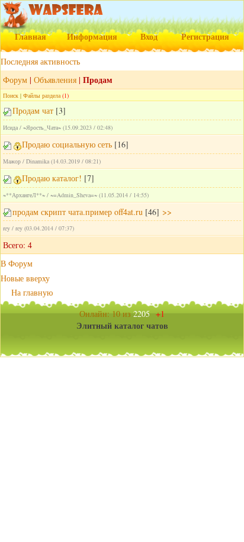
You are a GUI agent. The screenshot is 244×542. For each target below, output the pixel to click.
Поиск (10, 95)
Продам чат (32, 110)
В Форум (17, 263)
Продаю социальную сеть (67, 144)
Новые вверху (25, 278)
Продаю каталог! (52, 178)
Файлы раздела (41, 95)
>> (165, 211)
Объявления (55, 79)
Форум (15, 79)
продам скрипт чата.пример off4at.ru (77, 211)
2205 (149, 313)
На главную (32, 292)
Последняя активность (40, 61)
